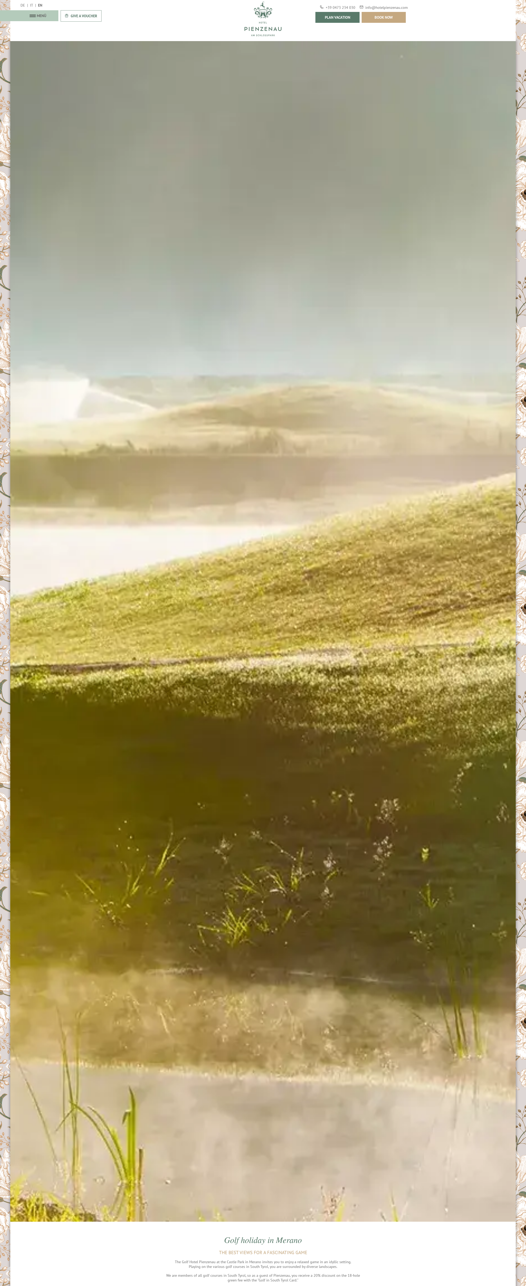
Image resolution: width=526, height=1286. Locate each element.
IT (31, 5)
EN (40, 5)
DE (23, 5)
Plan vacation (337, 17)
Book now (384, 17)
